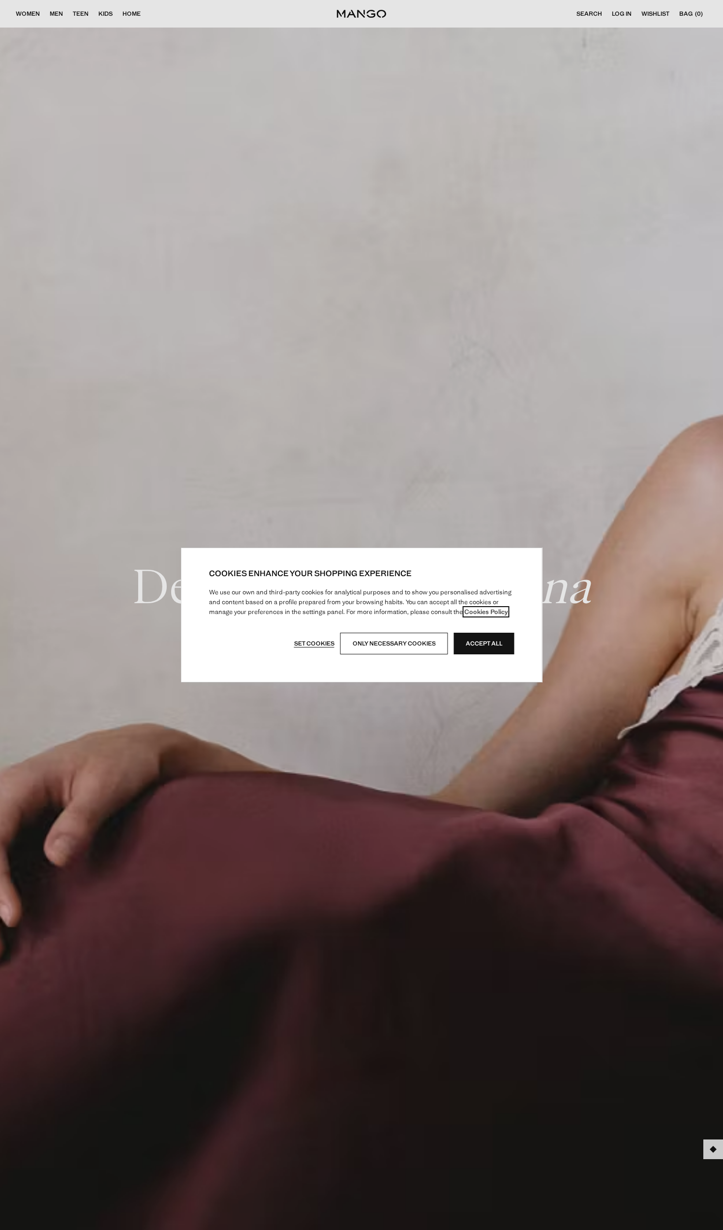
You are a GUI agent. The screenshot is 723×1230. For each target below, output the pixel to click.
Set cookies (314, 643)
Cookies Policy (486, 612)
